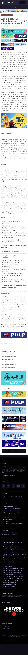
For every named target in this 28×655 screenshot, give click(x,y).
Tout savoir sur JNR (8, 566)
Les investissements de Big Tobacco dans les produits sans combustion (14, 581)
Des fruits (4, 171)
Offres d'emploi (7, 626)
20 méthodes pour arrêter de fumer (12, 572)
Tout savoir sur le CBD (8, 564)
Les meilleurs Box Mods (7, 359)
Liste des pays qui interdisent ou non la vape (14, 549)
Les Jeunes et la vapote (9, 515)
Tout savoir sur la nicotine (9, 560)
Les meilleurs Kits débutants (9, 356)
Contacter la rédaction (9, 475)
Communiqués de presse (7, 15)
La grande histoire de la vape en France (13, 576)
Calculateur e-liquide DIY (9, 584)
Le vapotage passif (8, 519)
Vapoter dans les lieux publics (10, 510)
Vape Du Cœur (14, 533)
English (15, 7)
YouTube (18, 486)
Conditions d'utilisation (6, 635)
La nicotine (6, 521)
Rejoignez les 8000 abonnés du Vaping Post (11, 595)
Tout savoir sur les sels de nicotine (12, 562)
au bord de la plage (17, 144)
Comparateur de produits (9, 586)
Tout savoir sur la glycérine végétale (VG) (13, 568)
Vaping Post (8, 10)
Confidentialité (11, 636)
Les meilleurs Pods (6, 354)
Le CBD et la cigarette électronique (12, 508)
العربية (19, 7)
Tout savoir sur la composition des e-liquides (14, 557)
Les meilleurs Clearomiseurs (9, 364)
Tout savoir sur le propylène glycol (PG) (13, 570)
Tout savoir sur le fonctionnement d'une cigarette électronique (13, 551)
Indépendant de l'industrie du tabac (6, 533)
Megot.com (6, 628)
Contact (10, 7)
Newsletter (4, 7)
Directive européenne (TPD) (10, 506)
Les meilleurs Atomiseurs (8, 362)
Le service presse (6, 26)
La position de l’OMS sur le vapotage (12, 523)
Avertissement (23, 635)
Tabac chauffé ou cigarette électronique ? (14, 517)
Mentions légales (15, 635)
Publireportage (19, 15)
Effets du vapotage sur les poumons (12, 513)
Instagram (8, 486)
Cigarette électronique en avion (11, 546)
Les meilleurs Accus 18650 (8, 367)
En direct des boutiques (16, 10)
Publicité (18, 636)
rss (23, 486)
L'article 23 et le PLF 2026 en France (12, 578)
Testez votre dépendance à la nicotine (13, 574)
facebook (3, 486)
